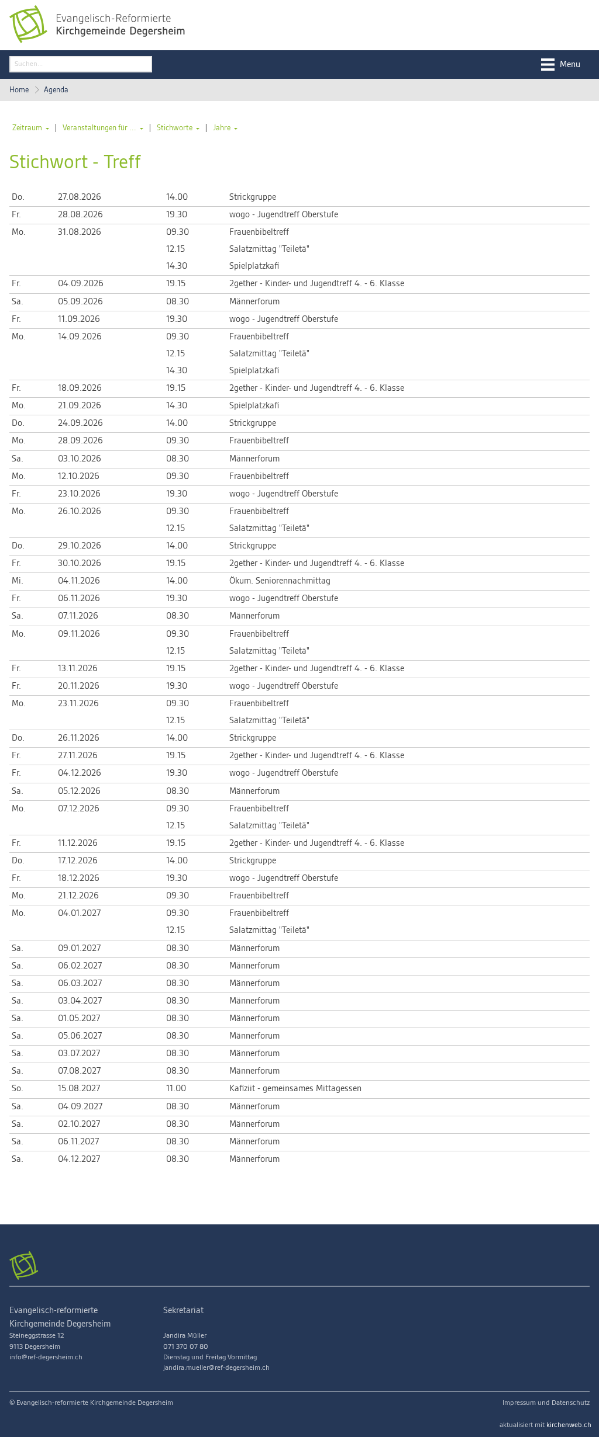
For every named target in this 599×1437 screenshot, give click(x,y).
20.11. (78, 686)
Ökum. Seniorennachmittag (280, 581)
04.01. (79, 913)
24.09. (80, 423)
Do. (18, 197)
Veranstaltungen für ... (99, 128)
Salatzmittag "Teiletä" (269, 249)
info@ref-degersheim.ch (45, 1357)
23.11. (78, 704)
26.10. (79, 511)
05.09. (80, 302)
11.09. (79, 319)
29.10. (79, 546)
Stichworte (174, 128)
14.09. (80, 337)
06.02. (80, 966)
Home (19, 90)
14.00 (177, 197)
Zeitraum (27, 128)
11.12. (78, 843)
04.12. (79, 773)
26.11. (78, 738)
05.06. (80, 1036)
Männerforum (254, 302)
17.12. (78, 861)
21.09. (79, 406)
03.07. (79, 1053)
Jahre (221, 128)
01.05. (79, 1018)
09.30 (177, 232)
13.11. (78, 669)
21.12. (78, 896)
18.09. (80, 388)
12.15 (175, 249)
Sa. (17, 302)
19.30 (176, 215)
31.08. (79, 232)
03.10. (79, 459)
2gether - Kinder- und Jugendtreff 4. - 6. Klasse (316, 284)
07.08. (79, 1071)
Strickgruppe (252, 197)
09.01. (79, 948)
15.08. (79, 1089)
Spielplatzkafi (254, 266)
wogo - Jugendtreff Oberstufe (283, 215)
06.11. (79, 598)
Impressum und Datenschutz (546, 1403)
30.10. (79, 563)
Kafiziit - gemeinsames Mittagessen (295, 1089)
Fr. (16, 215)
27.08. (79, 197)
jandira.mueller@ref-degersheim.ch (216, 1368)
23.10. (79, 494)
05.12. (79, 791)
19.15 (175, 284)
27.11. (78, 756)
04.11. (79, 581)
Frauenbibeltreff (259, 232)
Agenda (56, 90)
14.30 (176, 266)
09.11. (79, 634)
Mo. (19, 232)
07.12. (78, 809)
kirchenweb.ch (568, 1425)
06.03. (80, 983)
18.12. (78, 878)
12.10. (78, 476)
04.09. (81, 284)
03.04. (80, 1001)
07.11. (78, 616)
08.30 (177, 302)
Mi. (17, 581)
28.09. (80, 441)
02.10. (79, 1124)
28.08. (80, 215)
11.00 (176, 1089)
